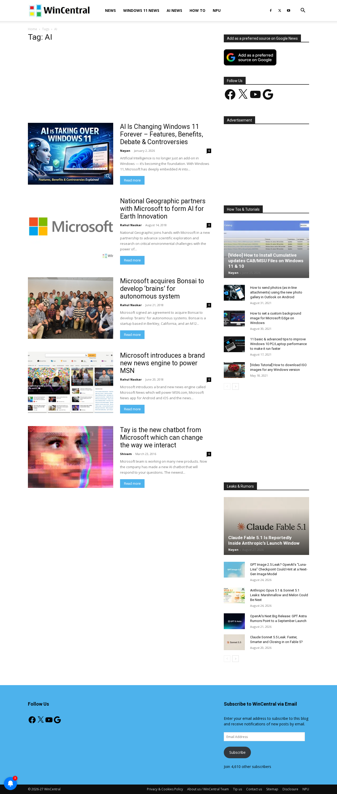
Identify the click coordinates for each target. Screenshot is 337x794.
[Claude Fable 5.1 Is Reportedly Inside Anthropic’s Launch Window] (266, 526)
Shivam (126, 454)
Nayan (125, 151)
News (110, 10)
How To (197, 10)
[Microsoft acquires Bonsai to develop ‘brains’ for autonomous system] (70, 308)
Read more (132, 180)
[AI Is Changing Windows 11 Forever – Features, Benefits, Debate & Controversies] (70, 154)
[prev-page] (227, 386)
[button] (302, 10)
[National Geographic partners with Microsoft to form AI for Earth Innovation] (70, 228)
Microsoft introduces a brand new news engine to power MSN (162, 363)
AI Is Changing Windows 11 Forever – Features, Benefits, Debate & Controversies (161, 134)
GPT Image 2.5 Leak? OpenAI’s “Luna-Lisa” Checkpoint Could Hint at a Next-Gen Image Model (279, 569)
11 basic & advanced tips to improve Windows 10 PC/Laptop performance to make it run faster (278, 344)
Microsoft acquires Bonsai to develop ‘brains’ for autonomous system (162, 288)
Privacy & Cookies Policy (165, 789)
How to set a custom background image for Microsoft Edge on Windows (275, 318)
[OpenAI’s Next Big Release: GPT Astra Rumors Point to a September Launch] (234, 621)
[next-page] (235, 386)
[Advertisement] (119, 84)
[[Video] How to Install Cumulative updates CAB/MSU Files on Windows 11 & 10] (266, 249)
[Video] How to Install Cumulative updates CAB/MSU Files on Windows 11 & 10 (265, 260)
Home (32, 29)
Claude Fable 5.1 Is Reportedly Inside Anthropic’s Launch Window (263, 540)
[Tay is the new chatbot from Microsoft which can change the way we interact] (70, 457)
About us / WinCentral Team (208, 789)
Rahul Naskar (131, 225)
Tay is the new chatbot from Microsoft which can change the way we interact (161, 437)
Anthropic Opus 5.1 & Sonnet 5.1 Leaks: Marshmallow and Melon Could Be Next (279, 595)
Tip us (237, 789)
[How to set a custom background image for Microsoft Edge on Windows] (234, 318)
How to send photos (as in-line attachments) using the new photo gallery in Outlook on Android (276, 292)
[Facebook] (271, 10)
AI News (174, 10)
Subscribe (237, 752)
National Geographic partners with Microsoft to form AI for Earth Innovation (163, 208)
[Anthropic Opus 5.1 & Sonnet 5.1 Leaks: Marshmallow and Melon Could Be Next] (234, 595)
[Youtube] (289, 10)
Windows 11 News (141, 10)
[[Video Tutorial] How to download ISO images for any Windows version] (234, 370)
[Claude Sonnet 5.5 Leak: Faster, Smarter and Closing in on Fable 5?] (234, 642)
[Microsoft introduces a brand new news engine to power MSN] (70, 382)
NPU (217, 10)
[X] (280, 10)
